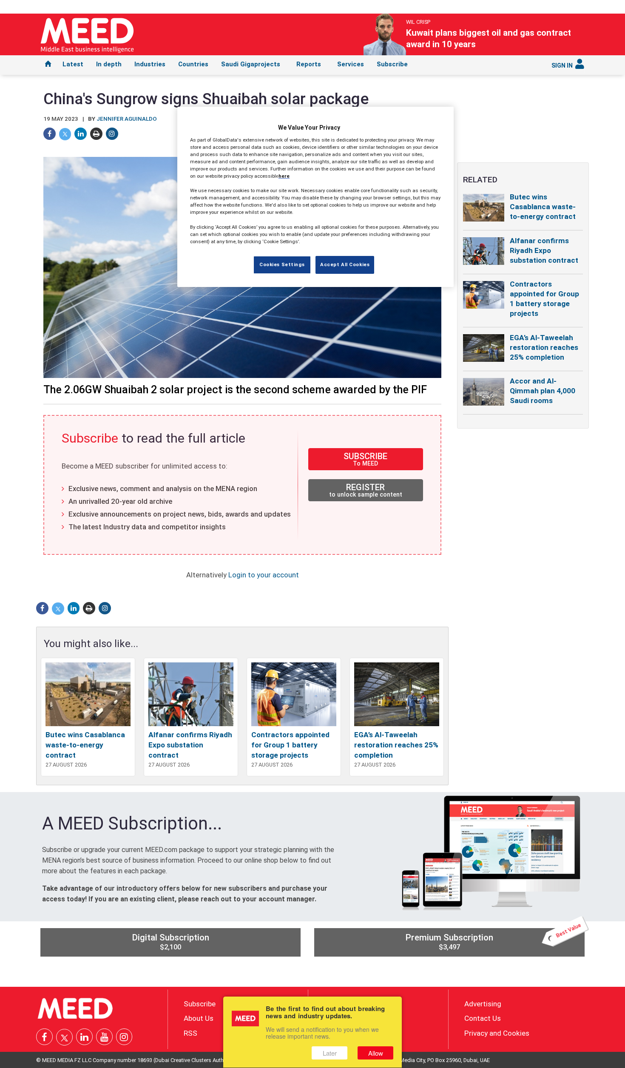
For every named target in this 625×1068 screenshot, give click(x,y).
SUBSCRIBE (365, 459)
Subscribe (392, 64)
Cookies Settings (281, 264)
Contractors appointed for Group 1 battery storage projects (290, 744)
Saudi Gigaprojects (250, 64)
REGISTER (365, 490)
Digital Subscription (170, 941)
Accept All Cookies (344, 264)
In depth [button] (109, 64)
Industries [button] (149, 64)
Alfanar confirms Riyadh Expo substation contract (190, 744)
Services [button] (350, 64)
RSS (190, 1033)
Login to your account (263, 575)
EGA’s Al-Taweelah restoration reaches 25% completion (396, 744)
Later (330, 1052)
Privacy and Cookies (496, 1033)
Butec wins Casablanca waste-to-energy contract (85, 744)
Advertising (482, 1003)
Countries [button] (193, 64)
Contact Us (482, 1018)
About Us (198, 1018)
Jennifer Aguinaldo (127, 119)
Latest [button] (72, 64)
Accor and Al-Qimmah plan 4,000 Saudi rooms (542, 391)
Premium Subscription (493, 939)
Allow (375, 1052)
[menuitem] (48, 65)
